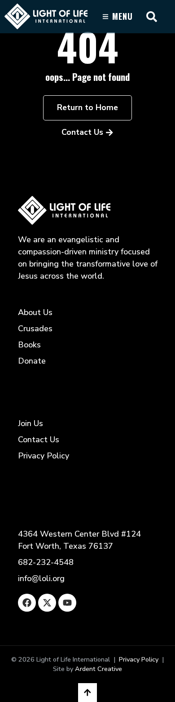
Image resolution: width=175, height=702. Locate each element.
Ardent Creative (98, 668)
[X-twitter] (47, 603)
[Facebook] (27, 603)
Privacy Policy (138, 659)
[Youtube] (67, 603)
